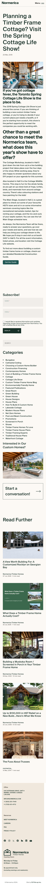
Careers (7, 823)
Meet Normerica (10, 819)
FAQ (5, 827)
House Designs (13, 399)
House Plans (11, 402)
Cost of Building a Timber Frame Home (23, 374)
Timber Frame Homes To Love (19, 427)
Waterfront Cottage (14, 438)
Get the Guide (11, 262)
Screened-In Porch (14, 421)
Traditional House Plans (16, 435)
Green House (12, 396)
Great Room (11, 391)
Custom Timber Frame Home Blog (21, 382)
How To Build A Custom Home (19, 405)
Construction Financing (16, 368)
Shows (9, 424)
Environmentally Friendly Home (20, 385)
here (25, 219)
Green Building (12, 393)
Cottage (9, 377)
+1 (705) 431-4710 (10, 804)
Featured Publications (16, 388)
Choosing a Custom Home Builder (21, 365)
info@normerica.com (12, 799)
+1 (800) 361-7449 (10, 802)
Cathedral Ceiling (13, 362)
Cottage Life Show (14, 379)
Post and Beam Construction (19, 416)
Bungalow (10, 360)
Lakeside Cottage (14, 407)
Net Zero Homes (13, 413)
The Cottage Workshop (13, 162)
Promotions (11, 419)
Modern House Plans (15, 410)
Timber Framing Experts (17, 433)
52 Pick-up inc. (36, 882)
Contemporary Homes (16, 371)
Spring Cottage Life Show (23, 106)
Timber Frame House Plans (18, 430)
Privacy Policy (9, 831)
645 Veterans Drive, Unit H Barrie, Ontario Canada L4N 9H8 (14, 793)
